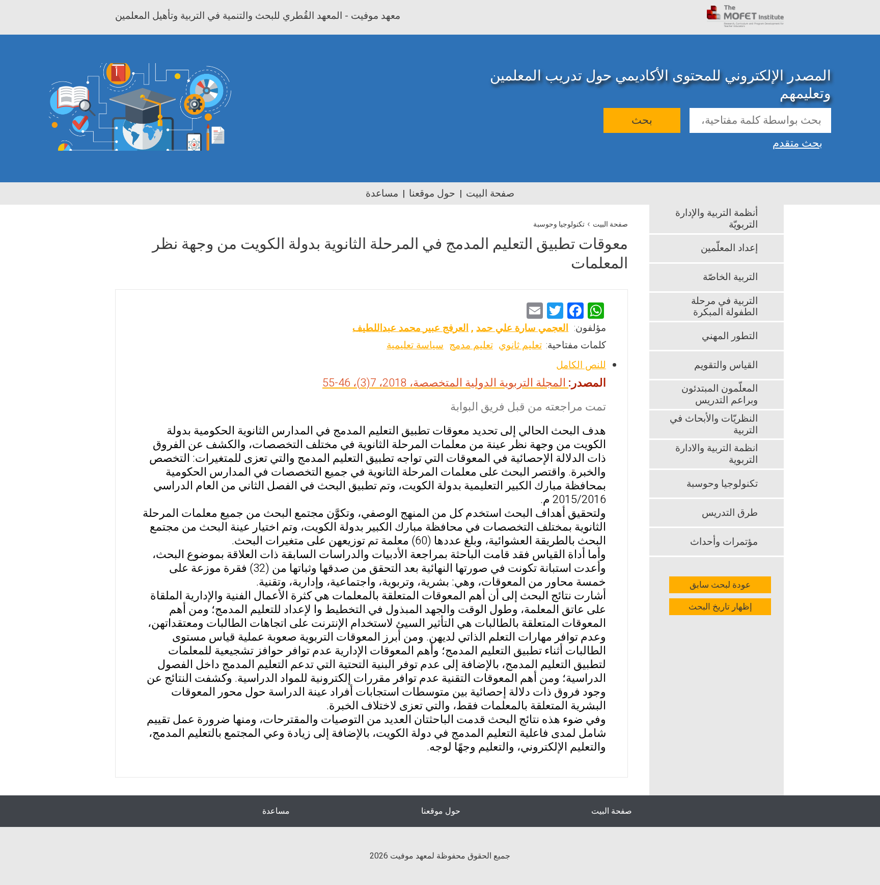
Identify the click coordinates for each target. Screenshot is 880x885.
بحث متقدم (797, 142)
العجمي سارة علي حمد (522, 328)
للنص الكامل (581, 365)
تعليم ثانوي (520, 345)
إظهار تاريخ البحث (720, 606)
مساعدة (382, 193)
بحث (641, 120)
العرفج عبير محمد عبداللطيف (410, 328)
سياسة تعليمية (415, 345)
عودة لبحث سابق (720, 584)
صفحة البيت (490, 193)
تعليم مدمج (471, 345)
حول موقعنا (432, 193)
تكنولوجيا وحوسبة (559, 224)
